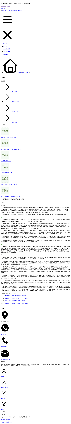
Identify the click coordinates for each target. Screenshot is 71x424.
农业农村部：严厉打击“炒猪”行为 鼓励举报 (15, 295)
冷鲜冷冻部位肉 (4, 387)
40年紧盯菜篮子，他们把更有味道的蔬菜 (11, 184)
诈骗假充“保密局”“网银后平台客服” (9, 137)
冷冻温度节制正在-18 (6, 161)
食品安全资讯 (25, 72)
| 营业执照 (7, 419)
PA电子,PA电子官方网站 (6, 422)
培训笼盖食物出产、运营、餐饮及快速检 (11, 149)
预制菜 (2, 409)
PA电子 (19, 72)
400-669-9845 (4, 334)
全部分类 (3, 80)
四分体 (2, 376)
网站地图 (3, 419)
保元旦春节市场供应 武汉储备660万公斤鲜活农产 (17, 298)
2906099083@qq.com (5, 6)
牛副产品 (3, 398)
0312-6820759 (4, 8)
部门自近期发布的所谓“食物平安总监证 (10, 196)
